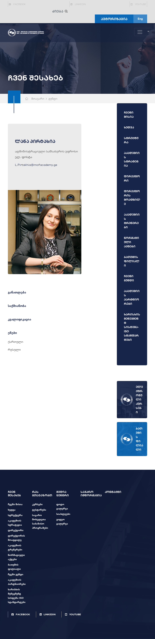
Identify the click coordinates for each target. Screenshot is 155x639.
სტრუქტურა (131, 140)
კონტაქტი (113, 492)
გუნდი (52, 98)
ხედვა (129, 127)
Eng (140, 19)
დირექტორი (132, 178)
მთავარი (37, 98)
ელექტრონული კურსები (139, 399)
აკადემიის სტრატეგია (132, 159)
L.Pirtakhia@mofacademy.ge (36, 165)
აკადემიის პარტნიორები (132, 297)
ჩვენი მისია (129, 115)
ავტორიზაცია (114, 19)
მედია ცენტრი (62, 493)
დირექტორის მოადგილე (132, 197)
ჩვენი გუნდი (129, 278)
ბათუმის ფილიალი (131, 261)
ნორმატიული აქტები (131, 242)
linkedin (80, 4)
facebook (19, 4)
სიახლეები (63, 513)
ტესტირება (39, 509)
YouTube (140, 4)
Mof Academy (26, 32)
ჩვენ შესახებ (14, 493)
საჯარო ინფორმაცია (91, 493)
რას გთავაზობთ (42, 493)
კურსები (37, 504)
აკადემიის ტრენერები (132, 221)
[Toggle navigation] (143, 32)
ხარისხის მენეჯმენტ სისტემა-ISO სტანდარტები (132, 327)
